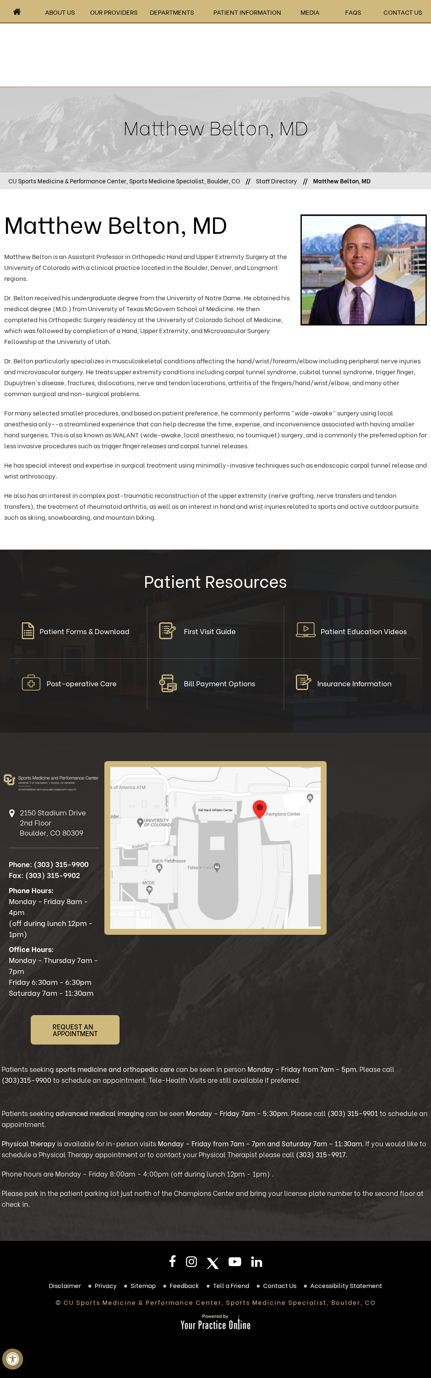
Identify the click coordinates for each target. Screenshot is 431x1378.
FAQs (353, 11)
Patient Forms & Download (85, 631)
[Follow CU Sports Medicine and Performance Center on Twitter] (212, 1263)
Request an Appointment (75, 1029)
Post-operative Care (82, 683)
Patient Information (247, 11)
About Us (60, 11)
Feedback (184, 1285)
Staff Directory (276, 180)
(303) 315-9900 (61, 864)
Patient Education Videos (364, 631)
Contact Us (402, 11)
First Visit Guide (210, 631)
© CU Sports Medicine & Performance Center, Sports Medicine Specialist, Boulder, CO (216, 1302)
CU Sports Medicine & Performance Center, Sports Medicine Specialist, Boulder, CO (124, 180)
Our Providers (114, 11)
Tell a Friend (231, 1285)
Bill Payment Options (219, 683)
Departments (172, 11)
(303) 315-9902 (52, 875)
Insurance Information (354, 683)
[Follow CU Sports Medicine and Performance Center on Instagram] (191, 1264)
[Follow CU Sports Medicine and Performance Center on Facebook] (172, 1264)
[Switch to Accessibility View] (12, 1359)
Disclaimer (65, 1285)
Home (17, 11)
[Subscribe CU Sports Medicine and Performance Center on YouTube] (235, 1264)
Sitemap (143, 1285)
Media (310, 11)
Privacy (106, 1285)
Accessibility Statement (346, 1285)
